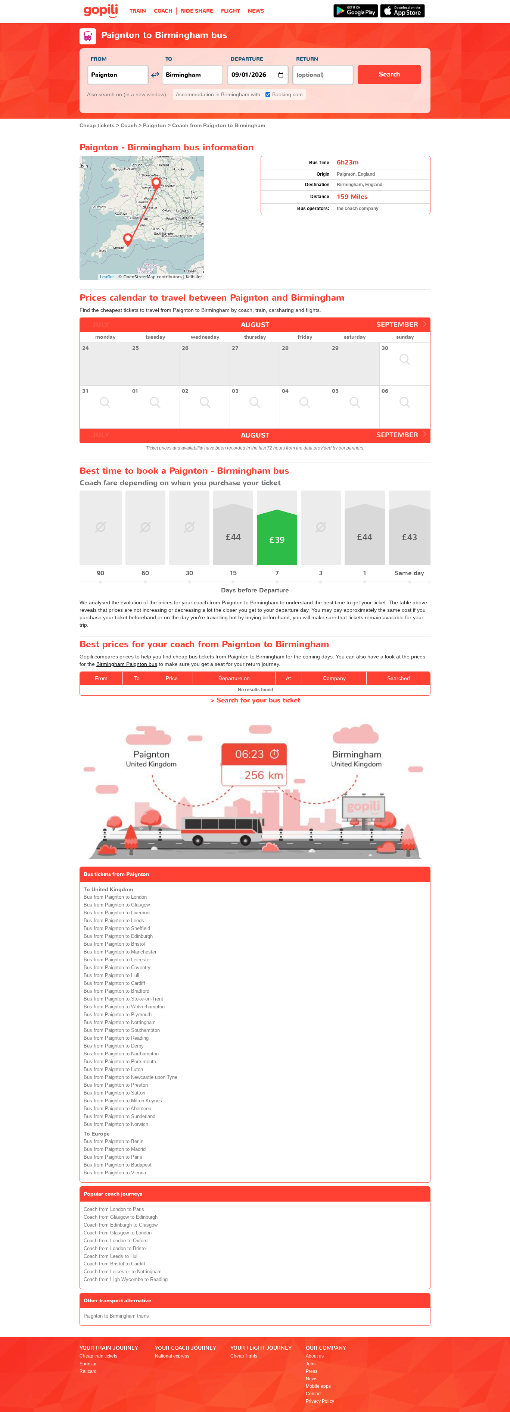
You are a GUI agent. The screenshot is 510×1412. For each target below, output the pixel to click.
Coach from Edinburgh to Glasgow (121, 1225)
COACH (163, 11)
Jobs (310, 1363)
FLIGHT (230, 11)
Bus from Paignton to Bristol (114, 944)
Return (307, 59)
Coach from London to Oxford (115, 1240)
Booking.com (239, 94)
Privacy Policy (320, 1401)
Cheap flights (243, 1356)
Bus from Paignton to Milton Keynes (123, 1100)
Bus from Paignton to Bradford (116, 991)
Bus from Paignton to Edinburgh (118, 936)
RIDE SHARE (196, 11)
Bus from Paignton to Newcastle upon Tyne (130, 1077)
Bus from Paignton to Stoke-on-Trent (123, 999)
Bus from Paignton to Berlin (113, 1141)
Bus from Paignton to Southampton (122, 1030)
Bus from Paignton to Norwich (116, 1124)
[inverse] (155, 74)
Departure (247, 59)
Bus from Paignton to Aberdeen (117, 1108)
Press (311, 1371)
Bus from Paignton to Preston (116, 1085)
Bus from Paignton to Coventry (117, 967)
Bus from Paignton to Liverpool (117, 912)
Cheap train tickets (98, 1356)
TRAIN (138, 11)
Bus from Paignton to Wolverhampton (124, 1006)
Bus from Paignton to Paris (113, 1157)
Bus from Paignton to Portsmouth (120, 1061)
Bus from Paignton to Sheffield (117, 928)
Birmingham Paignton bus (126, 664)
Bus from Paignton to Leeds (114, 920)
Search (389, 74)
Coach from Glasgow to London (118, 1233)
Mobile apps (318, 1386)
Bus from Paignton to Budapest (118, 1165)
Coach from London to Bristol (115, 1248)
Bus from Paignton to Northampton (121, 1053)
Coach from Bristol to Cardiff (114, 1264)
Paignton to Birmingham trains (116, 1316)
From (99, 59)
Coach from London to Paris (114, 1209)
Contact (313, 1393)
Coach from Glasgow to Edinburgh (121, 1217)
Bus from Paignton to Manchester (120, 952)
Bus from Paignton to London (115, 897)
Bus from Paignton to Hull (111, 975)
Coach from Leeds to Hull (111, 1256)
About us (315, 1356)
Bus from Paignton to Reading (116, 1038)
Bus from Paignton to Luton (113, 1069)
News (311, 1378)
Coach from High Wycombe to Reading (126, 1279)
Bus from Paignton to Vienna (115, 1172)
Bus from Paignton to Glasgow (117, 905)
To (168, 59)
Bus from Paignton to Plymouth (118, 1014)
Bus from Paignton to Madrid (115, 1149)
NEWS (256, 11)
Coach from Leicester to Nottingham (123, 1271)
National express (172, 1356)
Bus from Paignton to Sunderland (119, 1116)
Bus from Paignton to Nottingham (120, 1022)
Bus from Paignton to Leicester (117, 959)
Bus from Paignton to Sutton (114, 1093)
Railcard (88, 1371)
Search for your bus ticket (258, 700)
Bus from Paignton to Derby (114, 1046)
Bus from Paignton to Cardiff (114, 983)
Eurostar (88, 1363)
